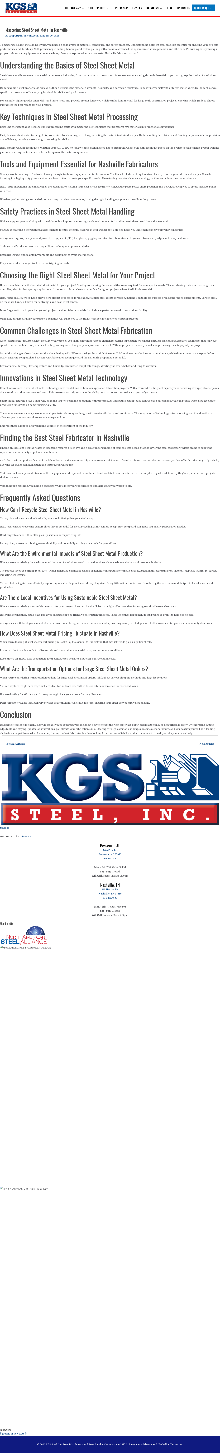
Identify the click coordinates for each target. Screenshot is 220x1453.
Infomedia (25, 836)
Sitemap (5, 827)
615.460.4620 (110, 897)
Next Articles (209, 743)
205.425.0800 (110, 858)
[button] (82, 7)
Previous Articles (13, 743)
